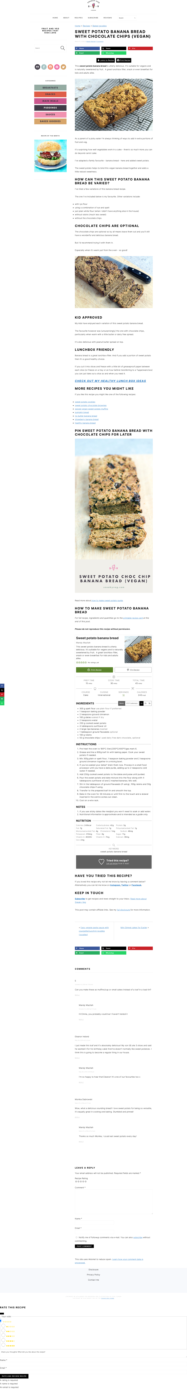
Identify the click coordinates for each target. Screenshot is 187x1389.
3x (149, 703)
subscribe (138, 1237)
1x (141, 703)
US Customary (132, 703)
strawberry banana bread (87, 419)
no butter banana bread (86, 416)
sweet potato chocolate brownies (91, 405)
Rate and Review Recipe (14, 1376)
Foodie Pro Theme (107, 1298)
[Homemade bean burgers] (50, 156)
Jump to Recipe (107, 60)
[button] (77, 662)
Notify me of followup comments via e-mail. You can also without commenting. (112, 1239)
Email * (3, 1368)
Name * (3, 1360)
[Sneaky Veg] (93, 11)
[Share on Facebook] (2, 686)
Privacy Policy (93, 1275)
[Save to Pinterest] (2, 694)
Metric (121, 703)
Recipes (86, 26)
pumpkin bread (82, 412)
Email (78, 1228)
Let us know (112, 863)
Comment (80, 1187)
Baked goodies (100, 26)
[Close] (2, 1313)
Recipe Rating (81, 1178)
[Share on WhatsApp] (2, 703)
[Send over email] (2, 699)
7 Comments (99, 41)
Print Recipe (124, 60)
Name (78, 1219)
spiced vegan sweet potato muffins (91, 409)
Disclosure (93, 1269)
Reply (77, 995)
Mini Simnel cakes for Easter (134, 927)
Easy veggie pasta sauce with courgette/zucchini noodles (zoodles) (94, 931)
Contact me (93, 1280)
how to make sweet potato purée (107, 600)
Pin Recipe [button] (134, 670)
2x (145, 703)
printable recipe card (133, 618)
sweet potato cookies (85, 402)
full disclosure (124, 910)
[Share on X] (2, 690)
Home (77, 26)
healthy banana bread (85, 423)
